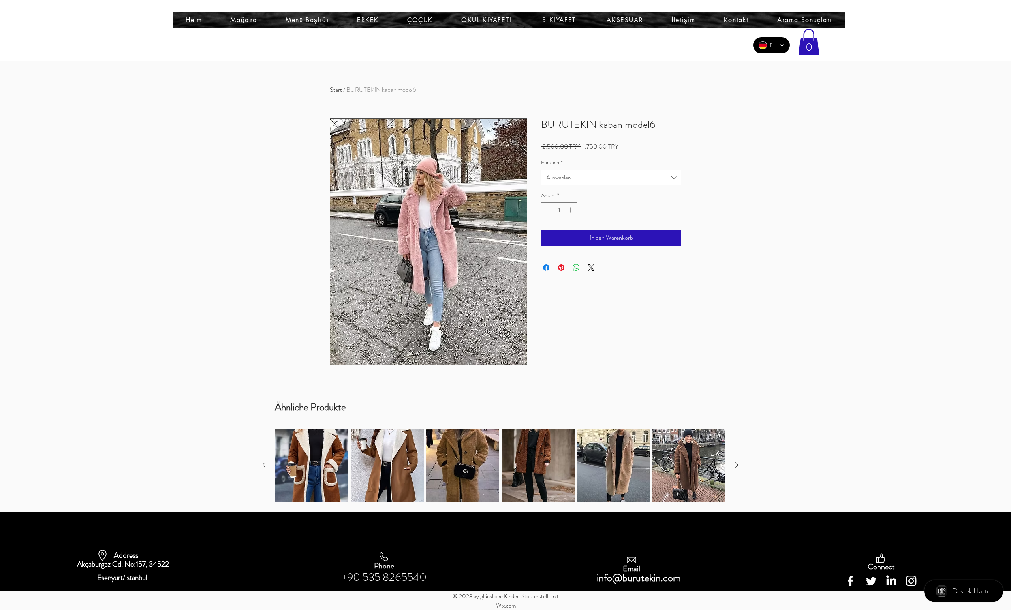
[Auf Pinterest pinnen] (561, 267)
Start (336, 89)
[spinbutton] (559, 210)
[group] (500, 465)
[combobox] (611, 177)
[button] (307, 20)
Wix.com (506, 605)
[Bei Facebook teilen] (546, 267)
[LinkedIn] (891, 581)
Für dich (552, 162)
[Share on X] (591, 267)
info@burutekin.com (639, 577)
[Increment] (571, 210)
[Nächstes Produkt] (737, 465)
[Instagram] (911, 581)
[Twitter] (871, 581)
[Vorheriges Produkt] (264, 465)
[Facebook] (851, 581)
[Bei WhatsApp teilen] (576, 267)
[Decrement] (547, 210)
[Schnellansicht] (311, 465)
